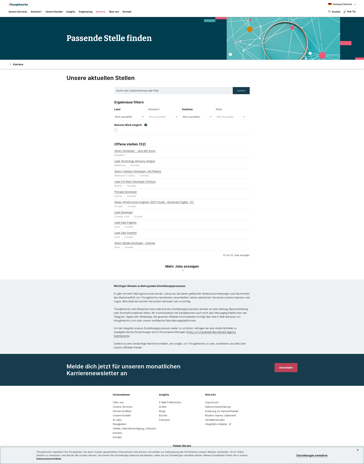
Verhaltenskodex (215, 419)
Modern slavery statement (220, 415)
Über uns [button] (114, 11)
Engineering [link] (85, 11)
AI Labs (117, 419)
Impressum (212, 402)
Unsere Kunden (122, 415)
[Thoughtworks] (18, 3)
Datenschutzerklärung (218, 406)
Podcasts (164, 419)
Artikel (163, 406)
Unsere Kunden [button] (54, 11)
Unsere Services (122, 406)
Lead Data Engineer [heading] (125, 222)
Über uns (118, 402)
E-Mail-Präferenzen (170, 402)
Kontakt (117, 437)
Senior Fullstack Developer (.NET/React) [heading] (137, 171)
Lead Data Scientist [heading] (125, 232)
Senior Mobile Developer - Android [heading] (134, 243)
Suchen (336, 11)
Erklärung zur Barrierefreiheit (221, 411)
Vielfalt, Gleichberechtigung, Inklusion (134, 428)
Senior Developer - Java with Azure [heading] (135, 150)
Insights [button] (70, 11)
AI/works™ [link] (36, 11)
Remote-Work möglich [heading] (128, 124)
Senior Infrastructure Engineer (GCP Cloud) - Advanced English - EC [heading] (154, 202)
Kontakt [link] (127, 11)
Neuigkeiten (119, 424)
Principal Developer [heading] (125, 191)
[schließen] (358, 450)
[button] (145, 124)
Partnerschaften (122, 411)
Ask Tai (351, 11)
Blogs (162, 411)
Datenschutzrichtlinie (48, 458)
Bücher (163, 415)
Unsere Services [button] (18, 11)
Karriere (117, 432)
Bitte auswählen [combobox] (123, 116)
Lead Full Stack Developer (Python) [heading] (135, 181)
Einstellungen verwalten (312, 455)
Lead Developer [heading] (123, 212)
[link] (286, 367)
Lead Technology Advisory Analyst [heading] (134, 161)
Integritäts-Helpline (216, 424)
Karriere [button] (100, 11)
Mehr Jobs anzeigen (182, 266)
